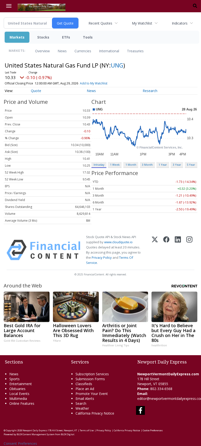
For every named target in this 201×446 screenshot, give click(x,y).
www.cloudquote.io (118, 242)
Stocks (43, 37)
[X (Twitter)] (155, 250)
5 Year (191, 164)
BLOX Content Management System (36, 434)
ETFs (66, 37)
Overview (42, 51)
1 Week (115, 164)
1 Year (163, 164)
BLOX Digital (67, 434)
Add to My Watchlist (93, 83)
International (109, 51)
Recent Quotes (100, 23)
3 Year (177, 164)
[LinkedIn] (178, 250)
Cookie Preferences (153, 430)
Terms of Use (87, 430)
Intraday (99, 164)
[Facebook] (166, 250)
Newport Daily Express (35, 430)
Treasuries (135, 51)
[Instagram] (189, 250)
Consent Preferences (20, 443)
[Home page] (41, 7)
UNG (117, 65)
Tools (88, 37)
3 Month (147, 164)
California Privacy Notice (127, 430)
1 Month (131, 164)
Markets (17, 37)
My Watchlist (142, 23)
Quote (36, 90)
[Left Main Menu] (9, 6)
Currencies (83, 51)
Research (150, 90)
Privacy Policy (102, 257)
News (62, 51)
